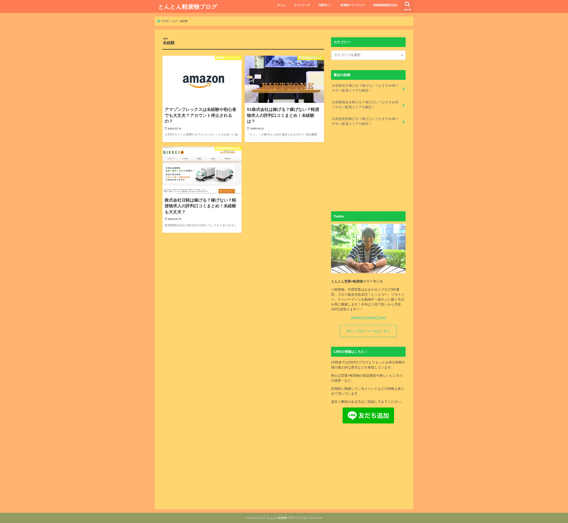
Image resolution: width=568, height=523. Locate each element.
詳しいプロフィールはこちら (368, 331)
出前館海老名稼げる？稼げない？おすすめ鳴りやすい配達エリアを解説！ (365, 104)
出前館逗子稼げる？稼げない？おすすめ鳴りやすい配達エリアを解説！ (365, 88)
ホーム (281, 5)
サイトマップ (302, 5)
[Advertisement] (368, 170)
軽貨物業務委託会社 (385, 5)
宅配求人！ (325, 5)
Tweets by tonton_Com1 (368, 317)
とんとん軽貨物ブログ (187, 6)
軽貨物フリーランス (353, 5)
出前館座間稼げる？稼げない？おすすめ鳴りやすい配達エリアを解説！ (365, 121)
